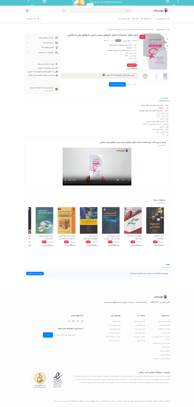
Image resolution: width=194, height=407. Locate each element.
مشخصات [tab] (164, 98)
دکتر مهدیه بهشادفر (114, 50)
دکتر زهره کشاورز (125, 50)
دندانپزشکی (166, 347)
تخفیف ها (145, 18)
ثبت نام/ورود (31, 18)
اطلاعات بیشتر (49, 90)
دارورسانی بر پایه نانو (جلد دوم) (134, 237)
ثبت (48, 335)
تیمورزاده (129, 48)
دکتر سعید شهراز (126, 45)
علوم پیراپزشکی (164, 325)
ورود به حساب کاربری (35, 273)
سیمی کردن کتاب (114, 340)
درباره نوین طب (139, 333)
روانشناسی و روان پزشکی (161, 343)
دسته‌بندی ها (162, 19)
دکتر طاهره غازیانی (114, 45)
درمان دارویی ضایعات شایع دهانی (46, 237)
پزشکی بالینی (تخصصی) (161, 358)
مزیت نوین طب (139, 329)
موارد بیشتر (132, 58)
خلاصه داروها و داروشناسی (159, 237)
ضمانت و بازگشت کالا (113, 337)
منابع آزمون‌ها (165, 351)
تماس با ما (123, 18)
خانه (168, 29)
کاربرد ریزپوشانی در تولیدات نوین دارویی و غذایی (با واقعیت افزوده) (111, 237)
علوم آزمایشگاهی (164, 329)
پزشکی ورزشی (165, 355)
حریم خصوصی (140, 325)
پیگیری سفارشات (114, 333)
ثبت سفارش (116, 321)
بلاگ (133, 18)
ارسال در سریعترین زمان (46, 38)
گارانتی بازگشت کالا (47, 48)
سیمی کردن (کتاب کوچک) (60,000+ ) (118, 75)
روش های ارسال (115, 329)
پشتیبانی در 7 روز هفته (46, 52)
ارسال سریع (141, 340)
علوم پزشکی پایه (164, 321)
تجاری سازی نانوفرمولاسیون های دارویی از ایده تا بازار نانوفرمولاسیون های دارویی (90, 237)
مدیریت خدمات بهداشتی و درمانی (160, 338)
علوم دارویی (160, 29)
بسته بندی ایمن (48, 43)
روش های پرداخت (114, 325)
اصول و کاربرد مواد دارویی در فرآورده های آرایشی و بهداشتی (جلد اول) (66, 237)
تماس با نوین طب (139, 337)
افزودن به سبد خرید (117, 84)
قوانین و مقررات (139, 321)
